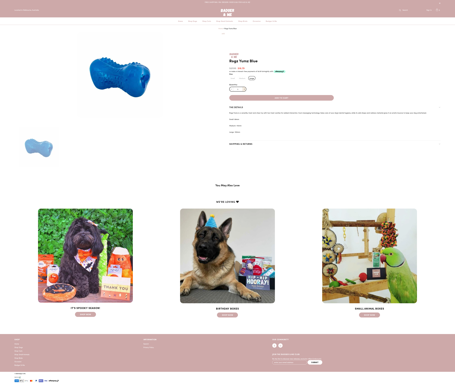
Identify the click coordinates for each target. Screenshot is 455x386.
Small (233, 78)
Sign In (429, 10)
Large (252, 78)
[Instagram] (280, 345)
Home (220, 28)
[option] (120, 75)
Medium (242, 78)
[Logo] (227, 15)
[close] (440, 3)
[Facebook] (274, 345)
